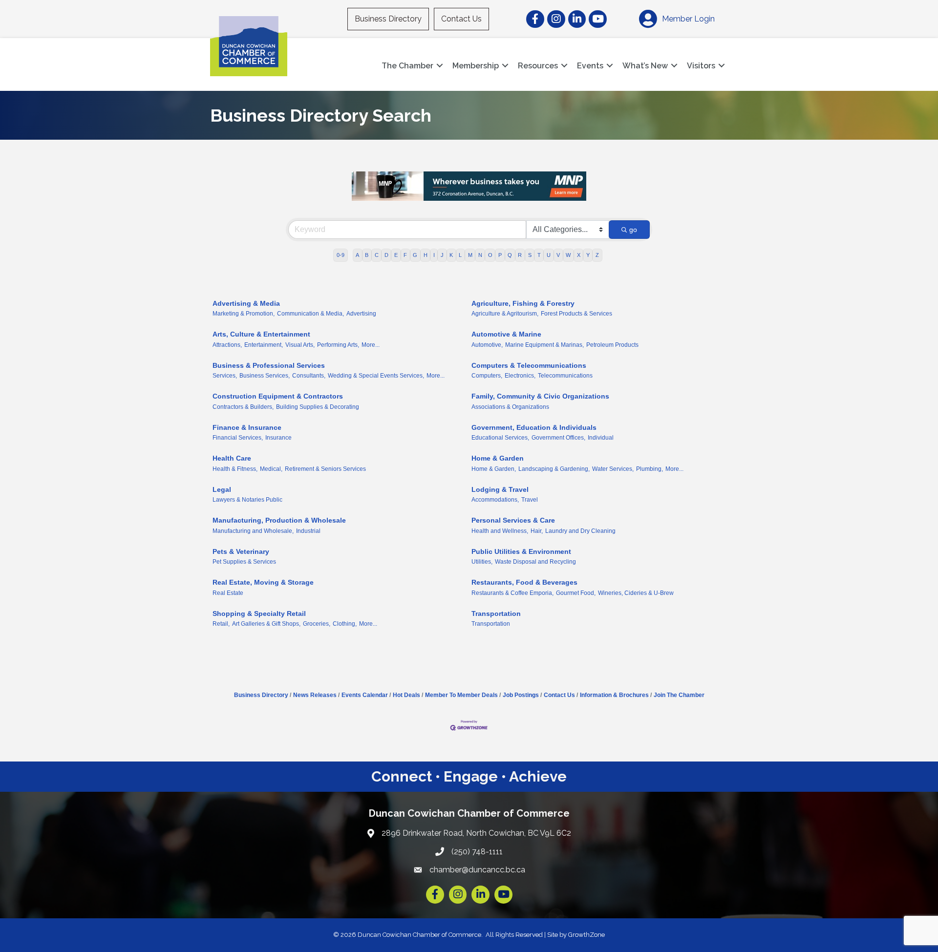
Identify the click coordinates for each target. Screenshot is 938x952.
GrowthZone (586, 934)
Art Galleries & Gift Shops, (266, 623)
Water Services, (613, 468)
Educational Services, (500, 437)
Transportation (496, 613)
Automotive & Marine (506, 334)
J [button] (442, 255)
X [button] (578, 255)
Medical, (271, 468)
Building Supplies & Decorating (317, 406)
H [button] (425, 255)
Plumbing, (649, 468)
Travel (529, 499)
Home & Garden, (493, 468)
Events (590, 65)
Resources (538, 65)
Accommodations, (495, 499)
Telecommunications (565, 375)
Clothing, (345, 623)
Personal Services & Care (513, 520)
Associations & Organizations (510, 406)
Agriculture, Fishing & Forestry (523, 303)
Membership (475, 65)
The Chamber (407, 65)
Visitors (701, 65)
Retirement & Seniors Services (325, 468)
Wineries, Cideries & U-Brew (636, 593)
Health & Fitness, (235, 468)
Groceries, (316, 623)
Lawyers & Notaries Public (247, 499)
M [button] (470, 255)
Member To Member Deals (461, 695)
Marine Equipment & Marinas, (544, 344)
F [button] (405, 255)
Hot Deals (406, 695)
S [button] (530, 255)
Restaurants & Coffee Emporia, (512, 593)
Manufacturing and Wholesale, (253, 531)
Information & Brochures (614, 695)
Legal (222, 489)
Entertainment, (263, 344)
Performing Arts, (338, 344)
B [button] (366, 255)
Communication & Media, (310, 313)
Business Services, (264, 375)
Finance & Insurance (247, 427)
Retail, (221, 623)
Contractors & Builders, (243, 406)
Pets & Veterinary (241, 551)
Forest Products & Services (576, 313)
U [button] (549, 255)
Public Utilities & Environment (521, 551)
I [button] (434, 255)
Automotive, (487, 344)
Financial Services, (238, 437)
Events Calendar (364, 695)
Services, (225, 375)
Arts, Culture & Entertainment (261, 334)
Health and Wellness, (499, 531)
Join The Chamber (679, 695)
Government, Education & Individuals (534, 427)
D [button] (386, 255)
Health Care (232, 458)
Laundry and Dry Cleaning (580, 531)
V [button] (558, 255)
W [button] (568, 255)
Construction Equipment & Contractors (278, 396)
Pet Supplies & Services (244, 561)
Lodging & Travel (500, 489)
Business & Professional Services (269, 365)
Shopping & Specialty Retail (259, 613)
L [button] (460, 255)
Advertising (361, 313)
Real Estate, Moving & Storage (263, 582)
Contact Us (461, 18)
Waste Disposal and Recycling (535, 561)
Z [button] (597, 255)
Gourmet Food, (576, 593)
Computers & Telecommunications (528, 365)
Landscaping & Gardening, (554, 468)
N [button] (480, 255)
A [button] (357, 255)
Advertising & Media (246, 303)
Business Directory (388, 18)
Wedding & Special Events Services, (376, 375)
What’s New (645, 65)
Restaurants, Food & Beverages (524, 582)
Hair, (537, 531)
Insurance (278, 437)
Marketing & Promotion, (244, 313)
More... (371, 344)
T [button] (539, 255)
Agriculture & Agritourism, (504, 313)
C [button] (377, 255)
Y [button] (588, 255)
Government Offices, (558, 437)
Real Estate (228, 593)
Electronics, (520, 375)
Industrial (308, 531)
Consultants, (308, 375)
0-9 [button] (340, 255)
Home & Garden (497, 458)
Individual (601, 437)
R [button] (520, 255)
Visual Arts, (300, 344)
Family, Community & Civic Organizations (540, 396)
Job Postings (521, 695)
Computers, (486, 375)
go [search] (633, 229)
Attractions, (227, 344)
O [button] (490, 255)
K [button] (451, 255)
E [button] (396, 255)
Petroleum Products (612, 344)
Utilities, (481, 561)
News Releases (315, 695)
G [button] (415, 255)
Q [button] (510, 255)
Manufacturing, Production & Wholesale (279, 520)
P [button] (500, 255)
